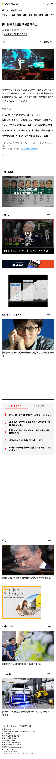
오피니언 (5, 15)
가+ (52, 42)
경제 (19, 15)
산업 (25, 15)
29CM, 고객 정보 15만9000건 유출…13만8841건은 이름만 (27, 125)
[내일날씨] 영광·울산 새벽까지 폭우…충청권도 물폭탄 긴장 (27, 120)
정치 (13, 15)
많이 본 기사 (16, 405)
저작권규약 (13, 726)
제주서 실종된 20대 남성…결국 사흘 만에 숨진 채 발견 (25, 135)
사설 (4, 540)
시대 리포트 (7, 171)
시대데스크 (7, 626)
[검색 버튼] (47, 4)
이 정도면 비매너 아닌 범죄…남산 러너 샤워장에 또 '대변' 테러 (28, 130)
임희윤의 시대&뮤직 (12, 314)
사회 (47, 15)
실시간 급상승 (40, 405)
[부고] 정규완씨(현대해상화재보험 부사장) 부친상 (23, 114)
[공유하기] (44, 4)
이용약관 (5, 726)
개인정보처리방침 (25, 726)
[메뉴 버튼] (52, 4)
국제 (41, 15)
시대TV (5, 214)
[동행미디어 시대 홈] (10, 4)
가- (41, 42)
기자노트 (6, 673)
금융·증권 (33, 15)
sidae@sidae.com (28, 148)
